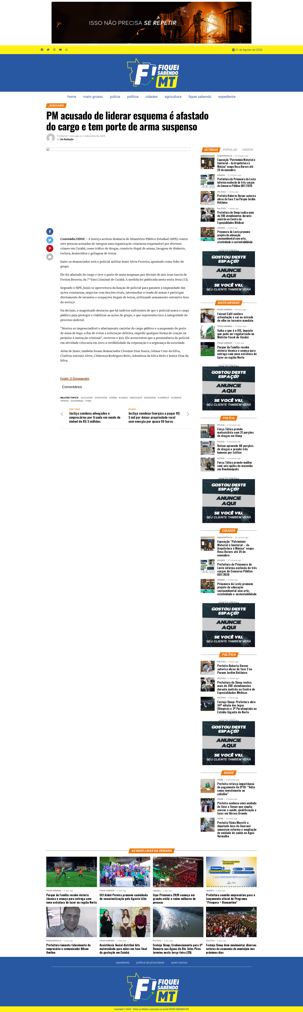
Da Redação (67, 139)
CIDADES (152, 97)
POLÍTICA (133, 97)
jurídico (164, 398)
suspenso (77, 401)
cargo (124, 398)
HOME (71, 97)
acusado (87, 398)
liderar (176, 398)
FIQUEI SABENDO (199, 97)
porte (65, 401)
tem (89, 401)
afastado (101, 398)
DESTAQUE (136, 398)
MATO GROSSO (93, 97)
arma (113, 398)
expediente (227, 97)
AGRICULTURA (173, 97)
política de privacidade (150, 962)
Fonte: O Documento (74, 378)
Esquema (150, 398)
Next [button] (247, 21)
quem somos (179, 962)
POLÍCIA (115, 97)
